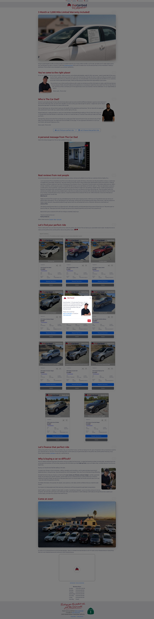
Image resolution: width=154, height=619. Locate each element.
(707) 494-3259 (67, 315)
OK (89, 320)
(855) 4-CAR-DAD (67, 313)
